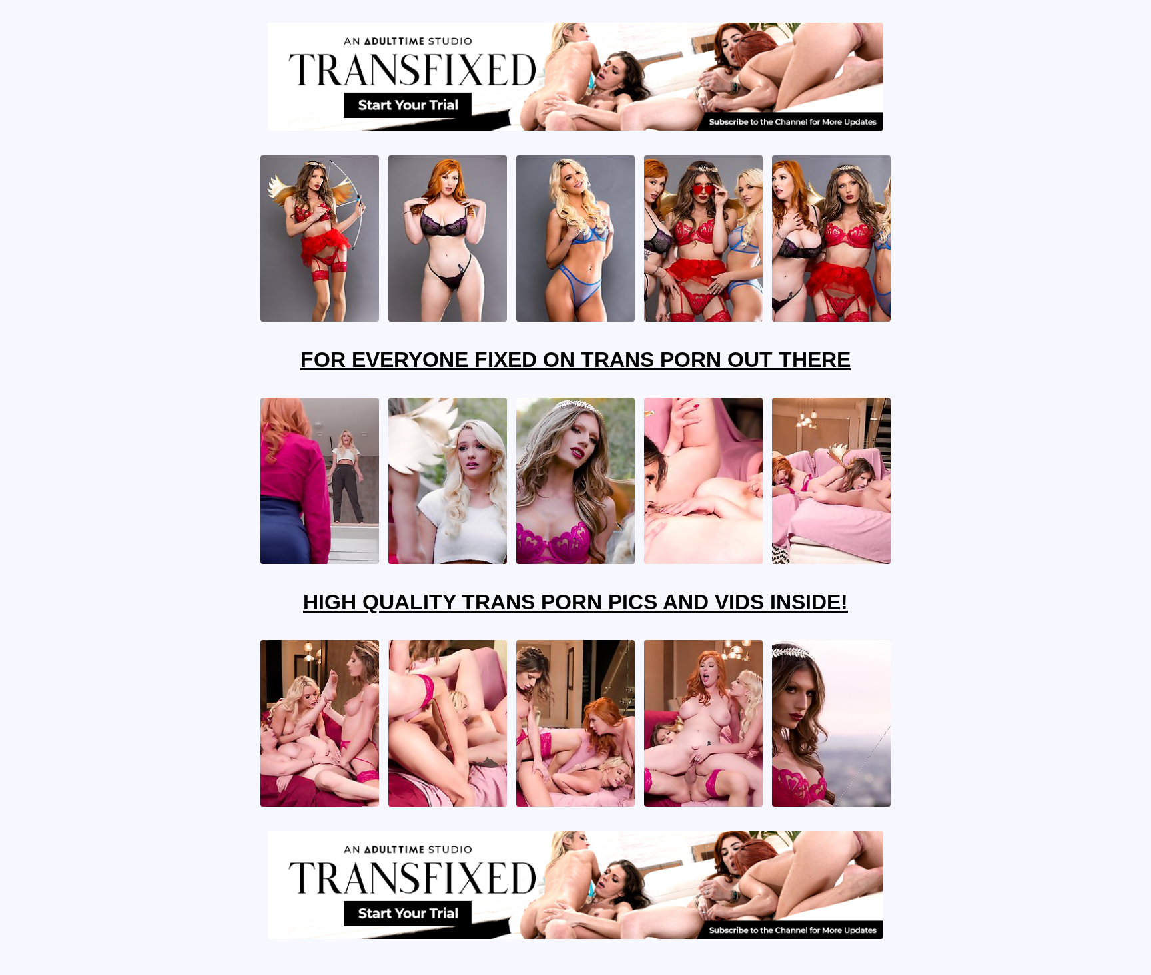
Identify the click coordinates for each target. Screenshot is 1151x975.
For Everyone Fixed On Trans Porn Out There (575, 360)
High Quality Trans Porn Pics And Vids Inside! (575, 602)
